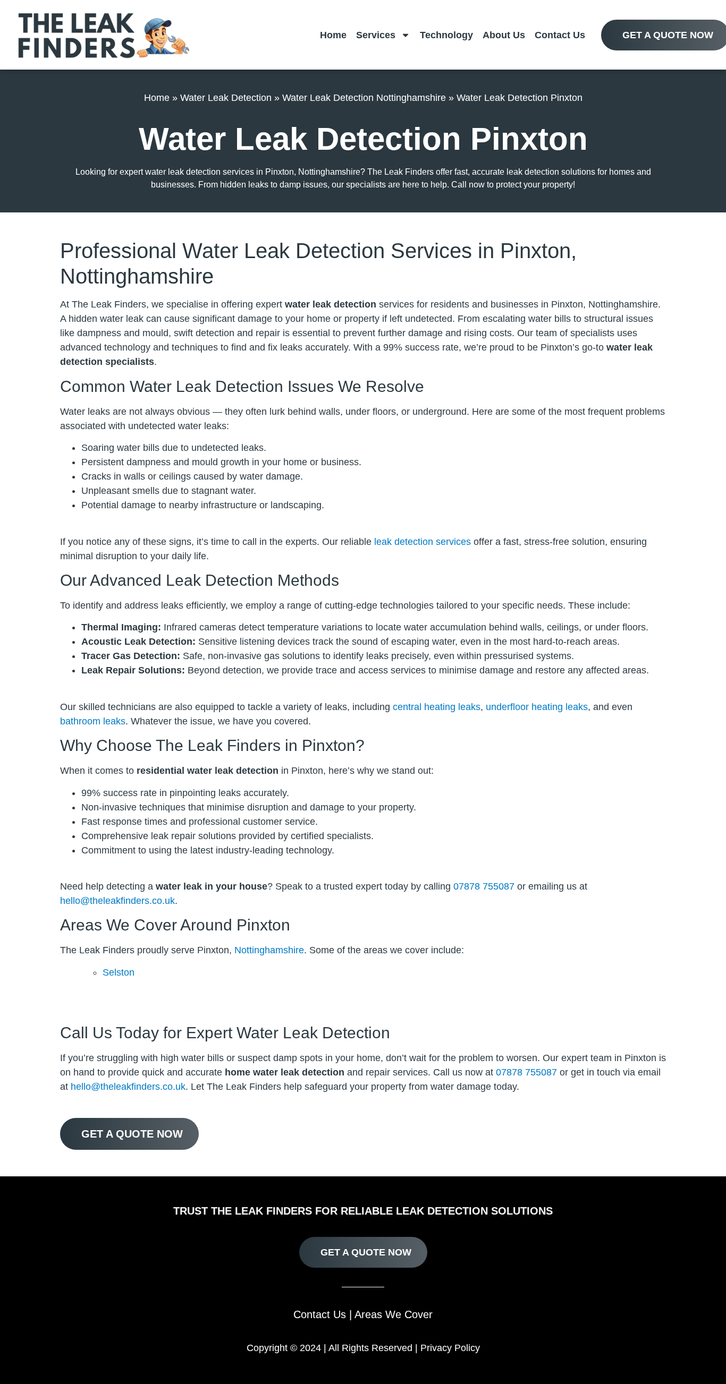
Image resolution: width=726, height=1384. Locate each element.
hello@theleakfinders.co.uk (117, 900)
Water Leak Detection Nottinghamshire (364, 97)
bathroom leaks (92, 721)
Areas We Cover (393, 1314)
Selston (118, 972)
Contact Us (560, 35)
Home (333, 35)
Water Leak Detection (226, 97)
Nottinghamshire (269, 950)
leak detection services (422, 541)
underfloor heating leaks (537, 707)
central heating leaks (436, 707)
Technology (446, 35)
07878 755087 (483, 886)
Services (375, 35)
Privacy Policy (450, 1348)
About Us (504, 35)
